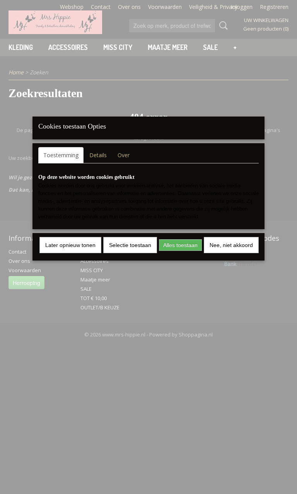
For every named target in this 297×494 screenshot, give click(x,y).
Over (124, 155)
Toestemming (61, 155)
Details (98, 155)
